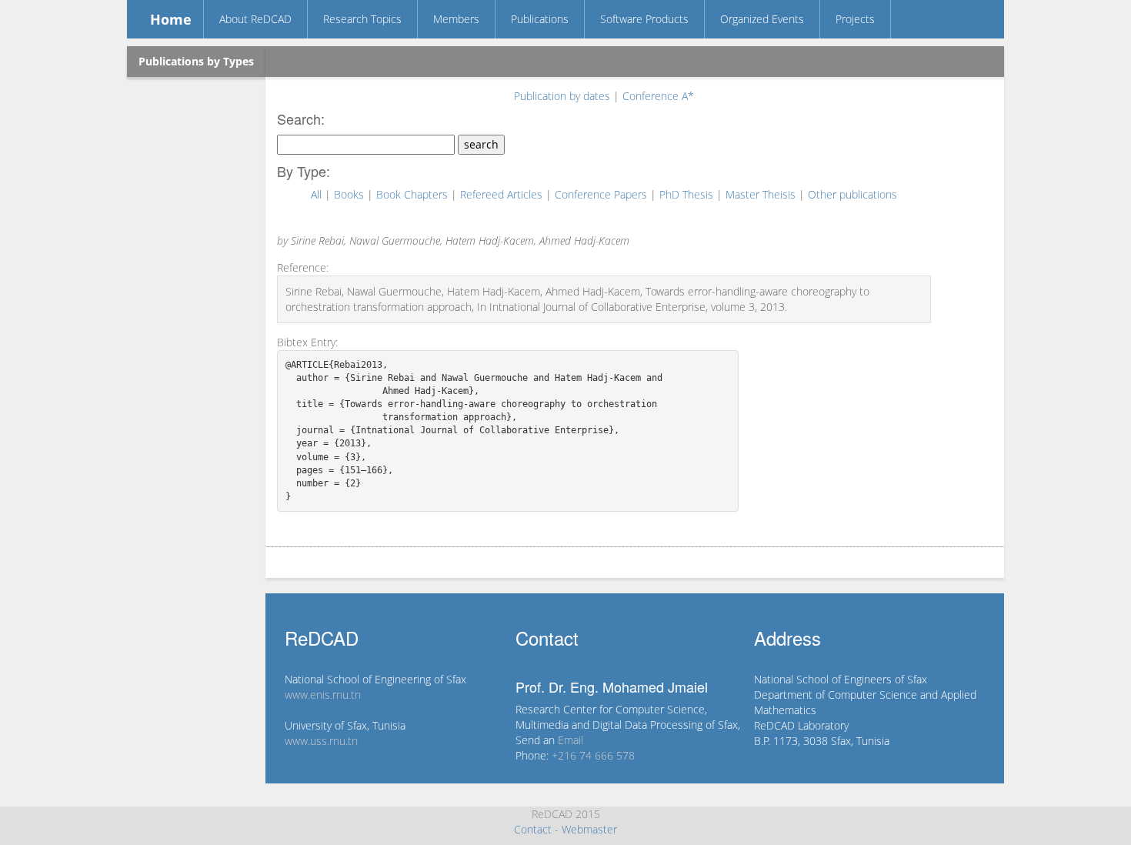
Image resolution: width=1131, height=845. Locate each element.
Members (456, 19)
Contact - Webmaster (565, 829)
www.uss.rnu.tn (321, 740)
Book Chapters (413, 194)
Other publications (852, 194)
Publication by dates (563, 96)
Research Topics (362, 19)
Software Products (644, 19)
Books (350, 194)
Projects (855, 19)
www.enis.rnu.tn (323, 694)
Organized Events (762, 19)
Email (570, 740)
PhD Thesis (687, 194)
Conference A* (658, 96)
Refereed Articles (502, 194)
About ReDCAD (255, 19)
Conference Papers (602, 194)
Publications (540, 19)
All (318, 194)
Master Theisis (762, 194)
